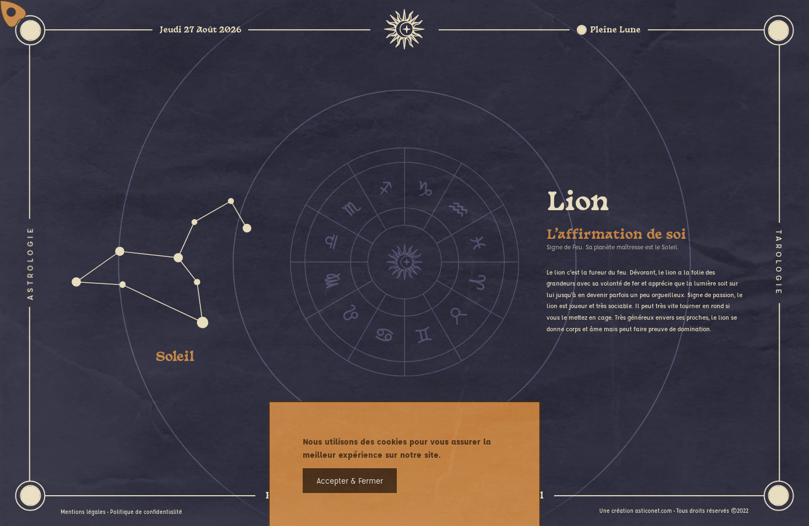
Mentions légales (83, 511)
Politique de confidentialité (146, 511)
